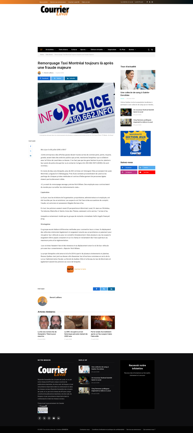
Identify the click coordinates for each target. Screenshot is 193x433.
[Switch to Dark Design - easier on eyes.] (149, 49)
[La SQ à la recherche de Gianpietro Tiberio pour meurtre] (50, 322)
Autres (131, 49)
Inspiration (112, 49)
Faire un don (86, 2)
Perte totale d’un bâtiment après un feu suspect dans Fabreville (101, 334)
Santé (122, 98)
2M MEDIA (65, 429)
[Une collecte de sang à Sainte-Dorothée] (138, 80)
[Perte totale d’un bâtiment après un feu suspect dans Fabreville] (103, 322)
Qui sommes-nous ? (149, 429)
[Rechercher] (152, 49)
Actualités (50, 49)
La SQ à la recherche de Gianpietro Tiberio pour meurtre (47, 334)
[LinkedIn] (30, 155)
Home (42, 54)
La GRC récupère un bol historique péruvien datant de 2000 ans (76, 334)
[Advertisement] (96, 32)
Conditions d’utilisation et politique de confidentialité (108, 429)
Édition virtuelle (97, 49)
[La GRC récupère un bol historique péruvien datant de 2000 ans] (76, 322)
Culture (74, 49)
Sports (83, 49)
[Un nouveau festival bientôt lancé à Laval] (126, 112)
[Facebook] (30, 146)
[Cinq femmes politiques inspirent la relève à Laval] (126, 122)
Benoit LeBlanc (49, 73)
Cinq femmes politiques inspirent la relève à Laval (143, 121)
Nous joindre (44, 2)
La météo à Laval (127, 2)
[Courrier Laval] (55, 10)
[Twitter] (30, 151)
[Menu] (41, 49)
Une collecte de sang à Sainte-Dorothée (135, 93)
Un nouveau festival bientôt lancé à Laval (143, 111)
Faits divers (63, 49)
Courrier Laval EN (73, 2)
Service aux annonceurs (58, 2)
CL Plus (122, 49)
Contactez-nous (85, 429)
